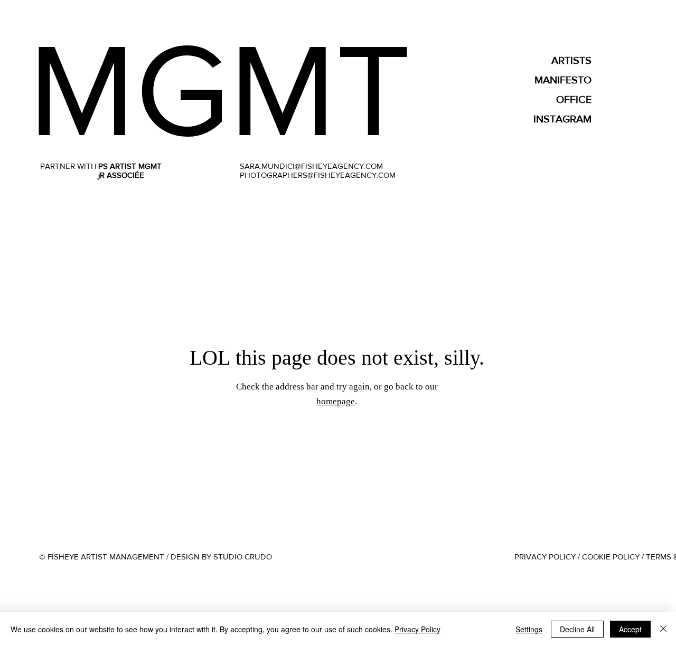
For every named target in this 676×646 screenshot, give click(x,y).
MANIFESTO (563, 80)
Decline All (577, 629)
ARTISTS (571, 60)
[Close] (663, 629)
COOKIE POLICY (611, 556)
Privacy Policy (417, 629)
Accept (630, 629)
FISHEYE (284, 90)
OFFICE (574, 99)
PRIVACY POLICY (545, 556)
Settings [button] (528, 629)
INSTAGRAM (562, 119)
